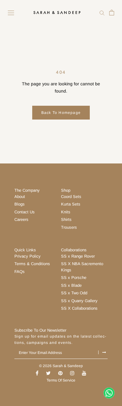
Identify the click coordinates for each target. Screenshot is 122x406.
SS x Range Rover (78, 256)
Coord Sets (71, 196)
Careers (21, 219)
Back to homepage (61, 112)
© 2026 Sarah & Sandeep (61, 366)
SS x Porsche (73, 277)
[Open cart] (111, 12)
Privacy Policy (27, 256)
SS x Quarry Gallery (79, 300)
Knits (65, 212)
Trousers (69, 227)
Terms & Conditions (32, 263)
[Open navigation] (11, 12)
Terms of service (61, 380)
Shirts (66, 219)
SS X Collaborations (79, 308)
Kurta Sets (70, 204)
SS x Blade (71, 285)
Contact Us (24, 212)
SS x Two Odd (74, 293)
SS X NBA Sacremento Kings (82, 266)
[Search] (101, 12)
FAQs (19, 271)
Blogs (19, 204)
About (19, 196)
